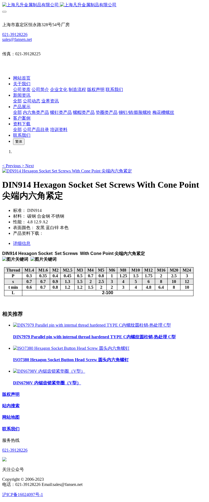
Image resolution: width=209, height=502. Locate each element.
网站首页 (21, 78)
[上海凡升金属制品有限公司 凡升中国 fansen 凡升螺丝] (104, 5)
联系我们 (11, 429)
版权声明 (11, 394)
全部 (17, 101)
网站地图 (11, 417)
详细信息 (21, 243)
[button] (12, 165)
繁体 (18, 141)
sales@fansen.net (17, 39)
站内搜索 (11, 405)
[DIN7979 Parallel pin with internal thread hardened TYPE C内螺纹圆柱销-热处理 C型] (92, 325)
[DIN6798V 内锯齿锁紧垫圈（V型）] (49, 371)
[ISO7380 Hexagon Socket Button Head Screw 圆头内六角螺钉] (71, 348)
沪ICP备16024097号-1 (22, 494)
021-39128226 (14, 34)
